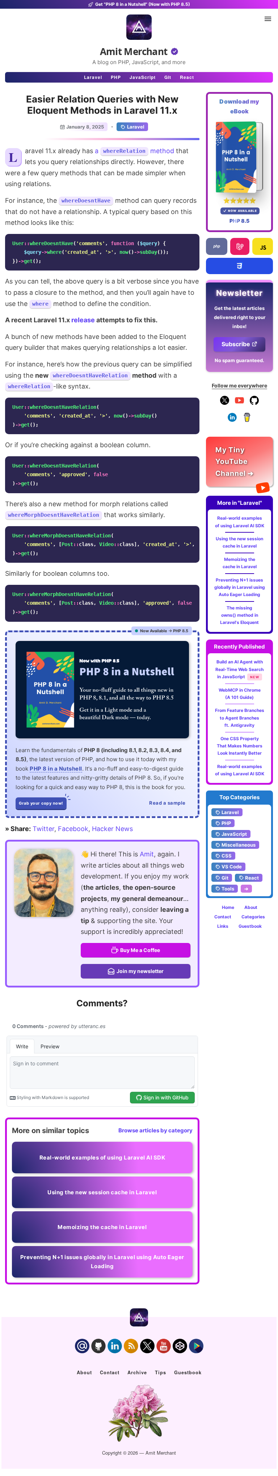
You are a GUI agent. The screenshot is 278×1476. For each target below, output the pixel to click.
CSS (227, 856)
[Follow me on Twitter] (43, 883)
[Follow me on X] (224, 403)
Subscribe (236, 344)
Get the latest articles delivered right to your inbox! (239, 317)
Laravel (93, 77)
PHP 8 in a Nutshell (56, 768)
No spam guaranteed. (239, 360)
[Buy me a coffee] (247, 420)
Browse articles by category (155, 1130)
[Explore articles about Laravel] (239, 246)
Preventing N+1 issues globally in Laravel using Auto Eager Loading (239, 587)
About (250, 907)
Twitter (43, 829)
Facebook (73, 829)
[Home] (139, 27)
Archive (137, 1372)
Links (222, 926)
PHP (116, 77)
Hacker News (112, 829)
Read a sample (167, 803)
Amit (147, 854)
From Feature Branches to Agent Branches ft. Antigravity (239, 718)
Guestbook (250, 926)
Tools (228, 889)
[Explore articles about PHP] (216, 246)
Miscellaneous (239, 845)
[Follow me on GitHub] (254, 403)
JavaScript (143, 77)
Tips (160, 1372)
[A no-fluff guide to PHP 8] (102, 689)
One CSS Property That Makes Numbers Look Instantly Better (239, 746)
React (187, 77)
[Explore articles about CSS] (239, 266)
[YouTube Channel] (239, 403)
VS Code (232, 866)
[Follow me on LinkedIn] (232, 420)
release (83, 320)
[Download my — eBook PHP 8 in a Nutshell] (239, 157)
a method (134, 151)
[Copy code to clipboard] (192, 241)
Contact (222, 916)
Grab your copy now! (41, 803)
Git (167, 77)
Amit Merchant (134, 51)
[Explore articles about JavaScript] (262, 246)
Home (228, 907)
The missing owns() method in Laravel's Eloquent (239, 615)
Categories (253, 916)
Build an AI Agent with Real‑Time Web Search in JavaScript (239, 669)
